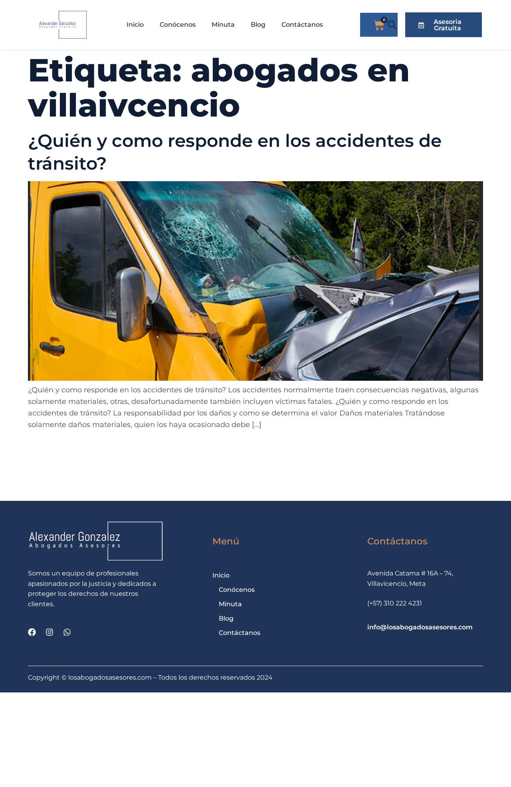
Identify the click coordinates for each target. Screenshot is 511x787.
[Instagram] (49, 632)
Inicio (135, 24)
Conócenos (178, 24)
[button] (392, 25)
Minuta (223, 24)
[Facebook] (32, 632)
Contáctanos (302, 24)
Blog (258, 24)
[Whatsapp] (67, 632)
